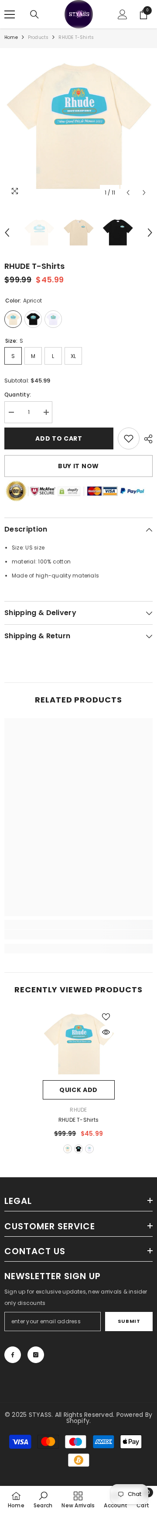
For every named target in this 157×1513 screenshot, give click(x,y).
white (89, 1148)
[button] (128, 192)
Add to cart (58, 438)
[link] (129, 438)
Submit (129, 1321)
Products (38, 37)
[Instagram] (35, 1354)
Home (11, 37)
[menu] (9, 14)
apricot (67, 1148)
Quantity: (17, 394)
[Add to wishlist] (106, 1016)
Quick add (78, 1089)
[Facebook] (12, 1354)
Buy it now (78, 466)
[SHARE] (146, 438)
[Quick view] (106, 1032)
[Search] (34, 14)
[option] (78, 126)
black (78, 1148)
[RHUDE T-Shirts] (79, 1044)
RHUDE (78, 1109)
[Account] (122, 14)
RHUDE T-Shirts (78, 1119)
